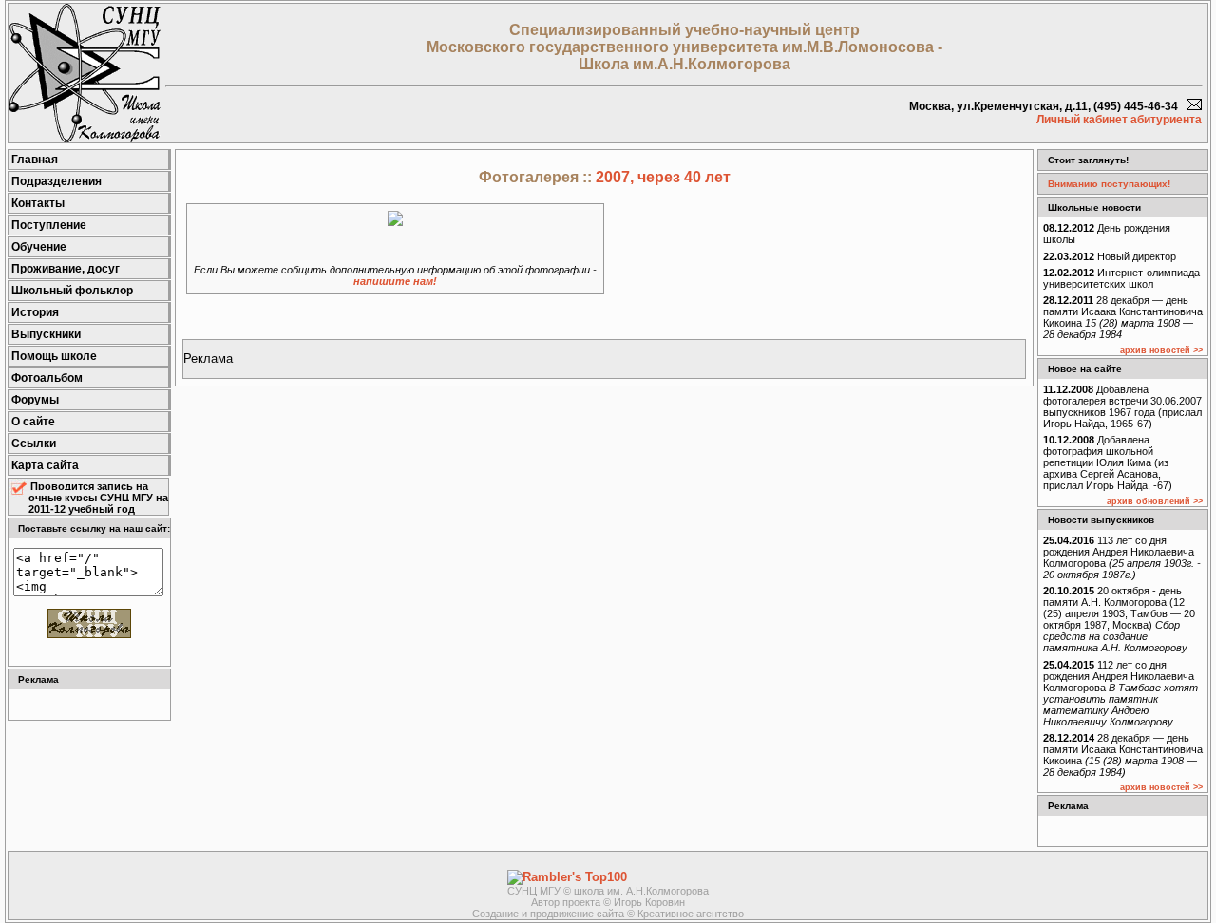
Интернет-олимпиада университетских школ (1121, 278)
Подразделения (56, 181)
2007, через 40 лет (663, 177)
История (35, 312)
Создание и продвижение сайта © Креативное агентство (608, 913)
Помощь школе (54, 356)
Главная (34, 159)
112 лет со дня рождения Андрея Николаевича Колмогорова (1120, 693)
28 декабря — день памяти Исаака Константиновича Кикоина (1123, 317)
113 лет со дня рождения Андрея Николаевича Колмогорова (1122, 557)
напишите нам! (395, 281)
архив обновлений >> (1155, 501)
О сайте (33, 421)
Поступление (48, 225)
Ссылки (33, 443)
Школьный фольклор (72, 290)
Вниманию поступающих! (1109, 184)
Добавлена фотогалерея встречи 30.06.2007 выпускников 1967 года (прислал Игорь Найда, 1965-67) (1122, 406)
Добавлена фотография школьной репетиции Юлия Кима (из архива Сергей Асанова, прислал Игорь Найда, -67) (1107, 462)
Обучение (38, 247)
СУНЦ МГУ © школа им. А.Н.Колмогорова (608, 890)
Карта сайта (45, 465)
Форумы (35, 399)
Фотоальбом (47, 378)
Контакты (38, 203)
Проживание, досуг (65, 268)
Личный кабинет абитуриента (1119, 119)
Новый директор (1109, 256)
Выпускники (46, 334)
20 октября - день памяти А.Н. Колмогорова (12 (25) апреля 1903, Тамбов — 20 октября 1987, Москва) (1119, 619)
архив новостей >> (1161, 350)
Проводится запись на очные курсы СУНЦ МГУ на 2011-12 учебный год (98, 497)
